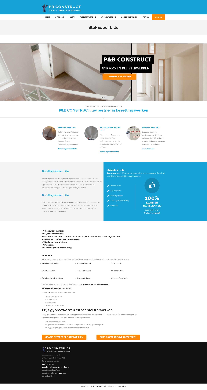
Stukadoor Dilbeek (117, 271)
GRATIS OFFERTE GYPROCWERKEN (118, 337)
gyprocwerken (47, 364)
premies (153, 173)
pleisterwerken (61, 367)
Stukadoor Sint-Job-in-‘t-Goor (52, 278)
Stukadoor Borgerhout (119, 278)
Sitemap (111, 386)
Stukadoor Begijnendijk (50, 263)
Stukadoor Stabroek (83, 278)
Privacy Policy (121, 386)
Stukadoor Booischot (84, 271)
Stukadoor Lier (116, 263)
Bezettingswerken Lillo (67, 149)
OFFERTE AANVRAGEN (119, 81)
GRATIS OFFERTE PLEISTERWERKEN (64, 337)
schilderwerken (48, 367)
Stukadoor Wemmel (84, 263)
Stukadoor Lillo (148, 149)
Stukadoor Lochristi (49, 271)
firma (48, 292)
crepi (60, 373)
